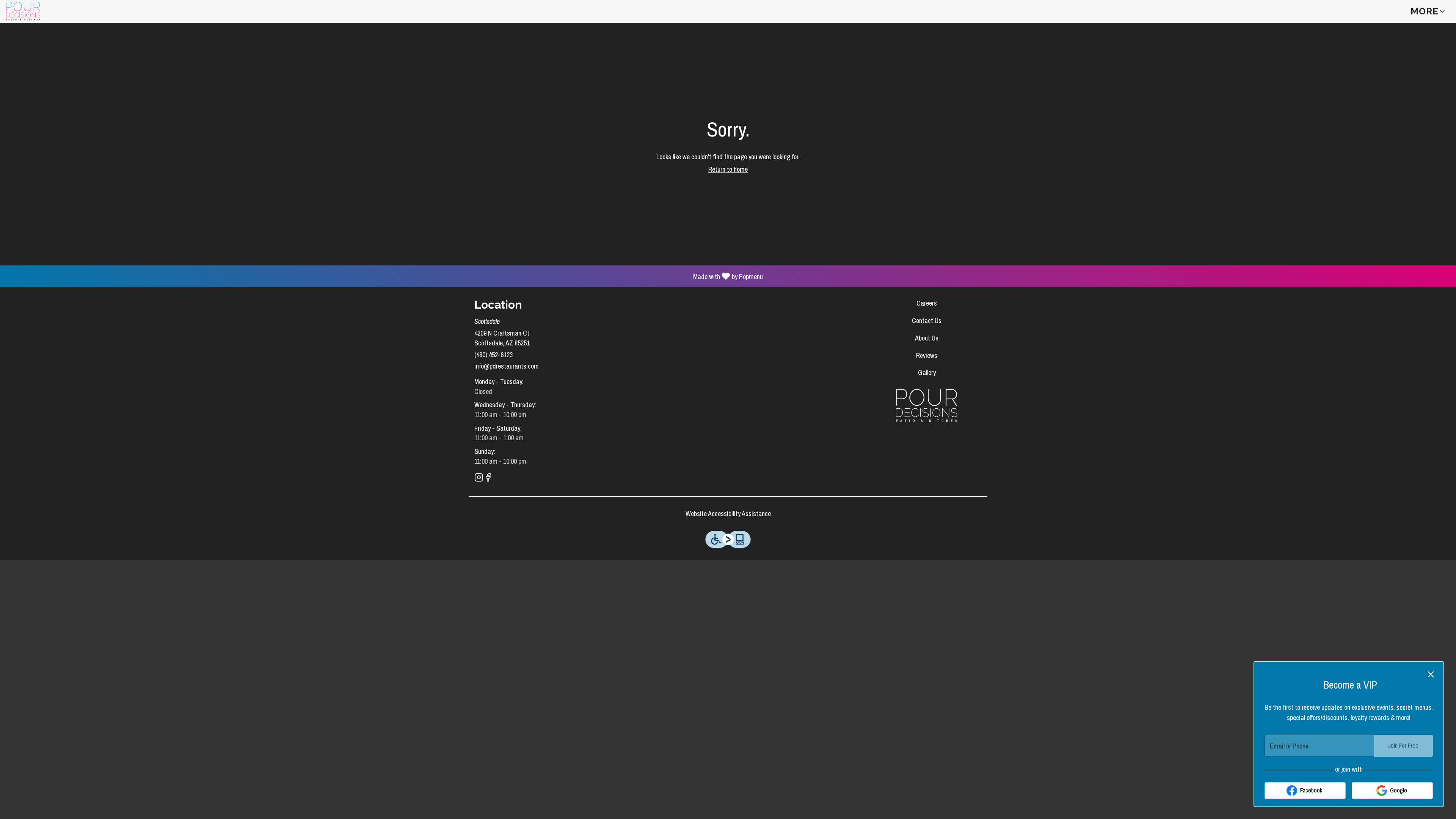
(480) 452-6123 (493, 354)
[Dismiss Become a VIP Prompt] (1430, 674)
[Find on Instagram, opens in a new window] (478, 478)
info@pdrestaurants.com (506, 366)
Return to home (728, 169)
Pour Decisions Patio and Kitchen (927, 406)
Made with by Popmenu (384, 275)
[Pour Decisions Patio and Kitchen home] (40, 11)
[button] (1428, 11)
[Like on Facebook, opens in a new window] (488, 478)
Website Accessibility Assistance (728, 513)
